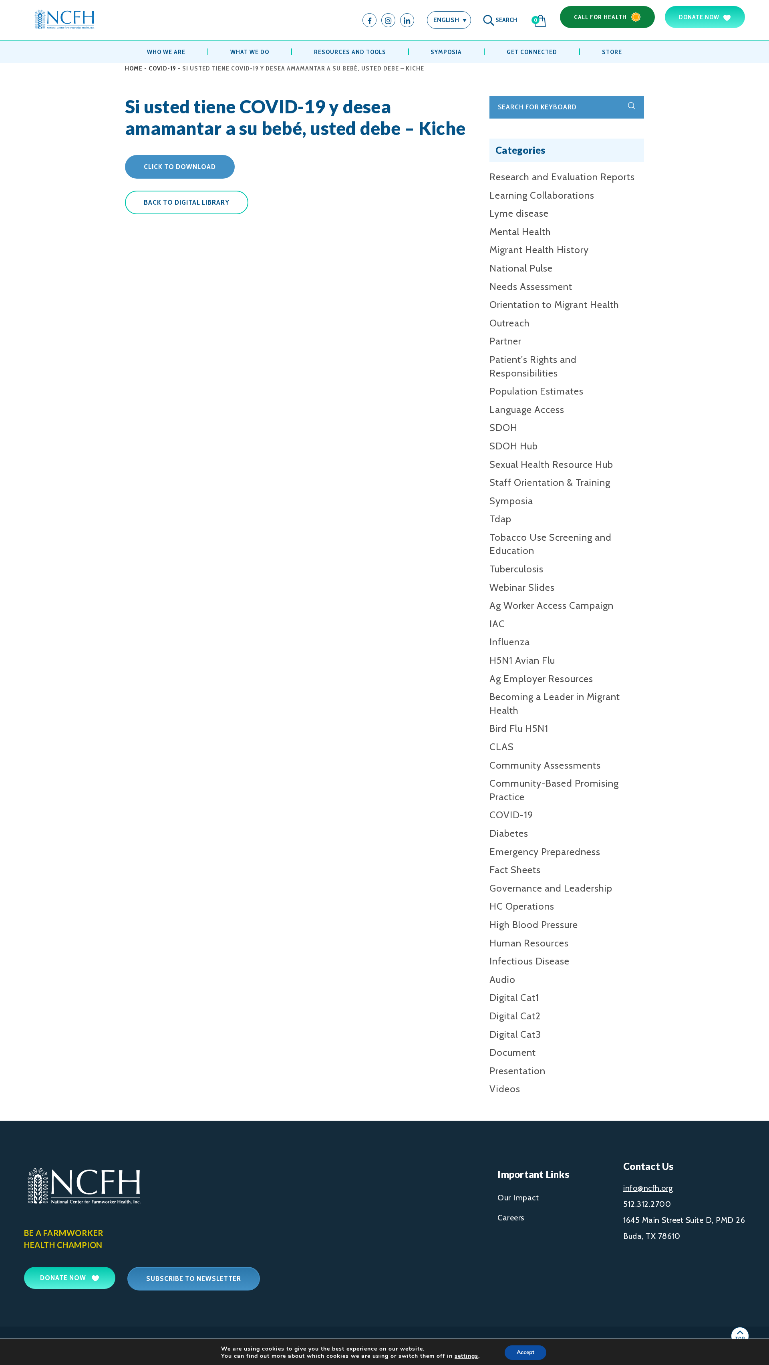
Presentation (517, 1071)
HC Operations (521, 906)
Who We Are (166, 51)
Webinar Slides (522, 587)
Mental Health (520, 232)
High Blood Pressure (533, 924)
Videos (504, 1089)
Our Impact (518, 1197)
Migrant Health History (539, 250)
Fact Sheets (515, 870)
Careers (510, 1217)
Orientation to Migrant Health (554, 304)
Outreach (509, 323)
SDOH (503, 427)
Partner (505, 341)
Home (134, 68)
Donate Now (699, 17)
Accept (525, 1352)
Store (612, 51)
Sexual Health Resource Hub (551, 464)
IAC (497, 624)
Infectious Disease (529, 961)
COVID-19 (162, 68)
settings (466, 1356)
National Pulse (521, 268)
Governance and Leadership (550, 888)
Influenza (509, 642)
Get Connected (532, 51)
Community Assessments (545, 765)
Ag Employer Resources (541, 679)
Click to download (180, 166)
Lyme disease (519, 213)
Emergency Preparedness (544, 852)
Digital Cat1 (514, 997)
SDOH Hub (513, 446)
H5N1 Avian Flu (522, 660)
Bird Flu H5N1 (518, 728)
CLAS (501, 747)
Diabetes (508, 833)
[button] (449, 19)
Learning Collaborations (541, 195)
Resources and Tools (350, 51)
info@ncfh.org (648, 1188)
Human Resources (529, 943)
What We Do (249, 51)
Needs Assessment (530, 286)
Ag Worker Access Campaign (551, 605)
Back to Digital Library (186, 202)
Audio (502, 979)
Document (512, 1052)
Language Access (526, 409)
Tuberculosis (516, 569)
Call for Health (600, 17)
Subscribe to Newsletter (193, 1278)
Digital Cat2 (515, 1016)
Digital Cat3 (515, 1034)
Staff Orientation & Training (549, 482)
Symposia (446, 51)
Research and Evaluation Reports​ (562, 177)
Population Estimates (536, 391)
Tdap (500, 519)
